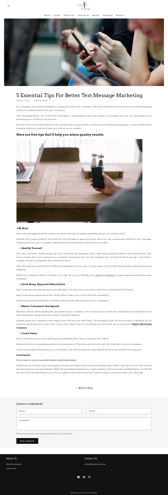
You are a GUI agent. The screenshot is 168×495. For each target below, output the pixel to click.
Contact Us (11, 468)
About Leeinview (13, 464)
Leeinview (79, 493)
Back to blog (85, 388)
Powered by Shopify (90, 493)
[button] (9, 6)
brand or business (105, 275)
